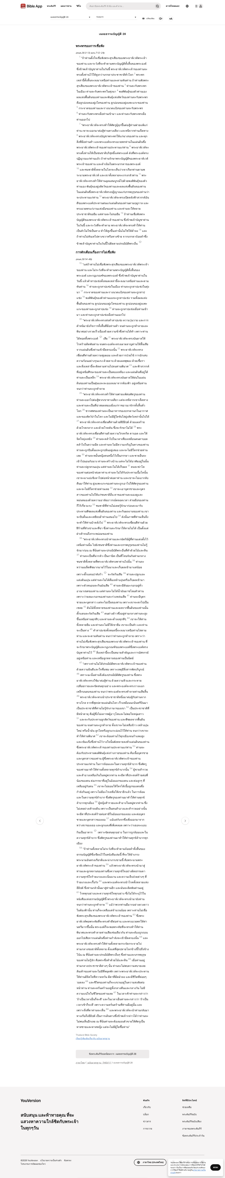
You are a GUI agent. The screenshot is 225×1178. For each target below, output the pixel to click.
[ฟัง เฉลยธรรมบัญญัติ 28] (160, 18)
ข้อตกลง (67, 1160)
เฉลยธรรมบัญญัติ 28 (59, 17)
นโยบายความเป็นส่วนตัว (51, 1160)
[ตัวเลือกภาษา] (187, 6)
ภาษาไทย (80, 1062)
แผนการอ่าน (66, 6)
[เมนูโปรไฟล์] (198, 6)
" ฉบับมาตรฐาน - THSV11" (98, 1062)
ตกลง (215, 1167)
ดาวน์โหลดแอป (172, 6)
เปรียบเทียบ (150, 18)
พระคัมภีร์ (51, 6)
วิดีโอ (78, 6)
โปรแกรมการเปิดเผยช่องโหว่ (33, 1164)
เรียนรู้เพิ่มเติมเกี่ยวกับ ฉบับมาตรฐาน (93, 1038)
